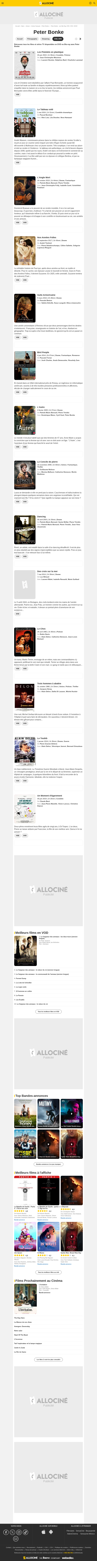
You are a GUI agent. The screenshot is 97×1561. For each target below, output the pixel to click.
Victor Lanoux (64, 804)
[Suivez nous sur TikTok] (26, 1532)
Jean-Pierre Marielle (49, 804)
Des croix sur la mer (47, 571)
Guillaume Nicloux (47, 469)
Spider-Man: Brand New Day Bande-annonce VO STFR (72, 1157)
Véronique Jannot (59, 746)
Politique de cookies (61, 1547)
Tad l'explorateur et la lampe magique (28, 1343)
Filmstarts (70, 1531)
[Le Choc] (24, 642)
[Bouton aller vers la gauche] (76, 39)
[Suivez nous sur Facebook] (6, 1532)
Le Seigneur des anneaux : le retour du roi (32, 1004)
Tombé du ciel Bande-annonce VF (25, 1157)
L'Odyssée (64, 1207)
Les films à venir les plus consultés (48, 1359)
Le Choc (41, 629)
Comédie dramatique (63, 112)
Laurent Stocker (47, 60)
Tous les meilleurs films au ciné (48, 1272)
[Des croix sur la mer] (24, 584)
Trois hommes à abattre (49, 683)
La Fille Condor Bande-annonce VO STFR (72, 1126)
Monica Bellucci (47, 472)
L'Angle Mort (43, 177)
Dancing (41, 516)
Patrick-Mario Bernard (48, 183)
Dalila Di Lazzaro (58, 691)
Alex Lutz (45, 117)
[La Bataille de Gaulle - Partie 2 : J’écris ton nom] (25, 1190)
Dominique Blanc (48, 415)
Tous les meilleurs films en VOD (48, 1011)
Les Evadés (20, 1000)
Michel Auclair (71, 691)
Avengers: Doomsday (22, 1326)
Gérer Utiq (70, 1550)
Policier (67, 55)
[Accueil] (46, 3)
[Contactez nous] (16, 1538)
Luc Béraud (44, 577)
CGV (51, 1547)
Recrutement (31, 1547)
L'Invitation (43, 1285)
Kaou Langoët (60, 303)
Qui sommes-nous (19, 1547)
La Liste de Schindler (24, 983)
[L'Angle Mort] (24, 190)
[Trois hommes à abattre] (24, 696)
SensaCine (80, 1531)
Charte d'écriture (43, 1550)
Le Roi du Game (20, 1352)
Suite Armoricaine (46, 295)
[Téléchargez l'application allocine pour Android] (52, 1532)
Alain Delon (46, 637)
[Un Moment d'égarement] (24, 809)
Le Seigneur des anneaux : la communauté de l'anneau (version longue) (42, 974)
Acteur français (35, 26)
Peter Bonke (45, 26)
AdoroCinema (72, 1534)
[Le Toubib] (24, 751)
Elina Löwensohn (74, 303)
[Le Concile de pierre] (24, 475)
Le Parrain (20, 995)
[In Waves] (48, 1236)
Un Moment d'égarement (49, 796)
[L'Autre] (24, 420)
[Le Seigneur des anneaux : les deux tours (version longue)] (25, 951)
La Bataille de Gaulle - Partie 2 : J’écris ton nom (24, 1207)
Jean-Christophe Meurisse (50, 57)
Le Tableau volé (45, 109)
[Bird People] (24, 365)
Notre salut (18, 1331)
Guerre (66, 741)
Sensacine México (87, 1534)
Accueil (17, 26)
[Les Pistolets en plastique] (24, 65)
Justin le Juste (19, 1348)
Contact (8, 1547)
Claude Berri (45, 801)
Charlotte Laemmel (75, 60)
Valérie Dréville (47, 303)
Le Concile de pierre (47, 462)
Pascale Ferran (46, 358)
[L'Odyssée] (72, 1190)
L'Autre (41, 407)
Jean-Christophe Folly (50, 185)
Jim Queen (18, 1253)
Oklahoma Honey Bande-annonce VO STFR (25, 1126)
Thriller (40, 467)
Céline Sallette (66, 245)
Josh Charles (46, 360)
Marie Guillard (73, 579)
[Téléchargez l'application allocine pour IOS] (44, 1532)
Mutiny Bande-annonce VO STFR (49, 1126)
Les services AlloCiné (58, 1550)
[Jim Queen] (25, 1236)
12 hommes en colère (24, 991)
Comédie (59, 55)
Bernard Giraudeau (74, 746)
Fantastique (70, 180)
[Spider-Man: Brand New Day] (72, 1236)
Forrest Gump (21, 978)
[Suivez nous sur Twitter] (13, 1532)
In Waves (40, 1253)
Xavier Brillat (63, 522)
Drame (61, 180)
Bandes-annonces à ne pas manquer (48, 1164)
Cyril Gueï (60, 415)
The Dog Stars (19, 1318)
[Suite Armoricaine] (24, 308)
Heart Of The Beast (21, 1335)
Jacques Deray (46, 689)
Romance (76, 355)
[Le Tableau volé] (24, 122)
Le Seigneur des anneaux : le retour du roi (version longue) (37, 970)
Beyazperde (90, 1531)
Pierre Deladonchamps (50, 245)
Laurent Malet (47, 579)
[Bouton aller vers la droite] (80, 39)
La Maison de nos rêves (23, 1322)
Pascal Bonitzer (46, 115)
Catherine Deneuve (63, 472)
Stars (22, 26)
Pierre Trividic (63, 183)
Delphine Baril (61, 60)
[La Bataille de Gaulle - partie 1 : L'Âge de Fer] (48, 1190)
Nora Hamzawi (66, 117)
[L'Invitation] (25, 1299)
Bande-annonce (19, 1220)
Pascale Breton (46, 300)
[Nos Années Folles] (24, 250)
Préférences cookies (76, 1547)
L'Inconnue (18, 1339)
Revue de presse (30, 1550)
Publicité (40, 1547)
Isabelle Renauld (60, 579)
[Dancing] (24, 529)
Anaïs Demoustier (60, 360)
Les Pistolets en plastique (50, 52)
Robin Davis (45, 634)
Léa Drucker (55, 117)
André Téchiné (46, 243)
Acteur (28, 26)
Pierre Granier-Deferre (48, 744)
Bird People (43, 352)
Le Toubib (42, 738)
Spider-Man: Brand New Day (71, 1253)
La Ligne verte (21, 987)
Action (64, 465)
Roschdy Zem (73, 360)
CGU (46, 1547)
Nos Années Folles (46, 237)
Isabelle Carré (65, 185)
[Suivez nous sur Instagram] (19, 1532)
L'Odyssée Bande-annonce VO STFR (49, 1157)
